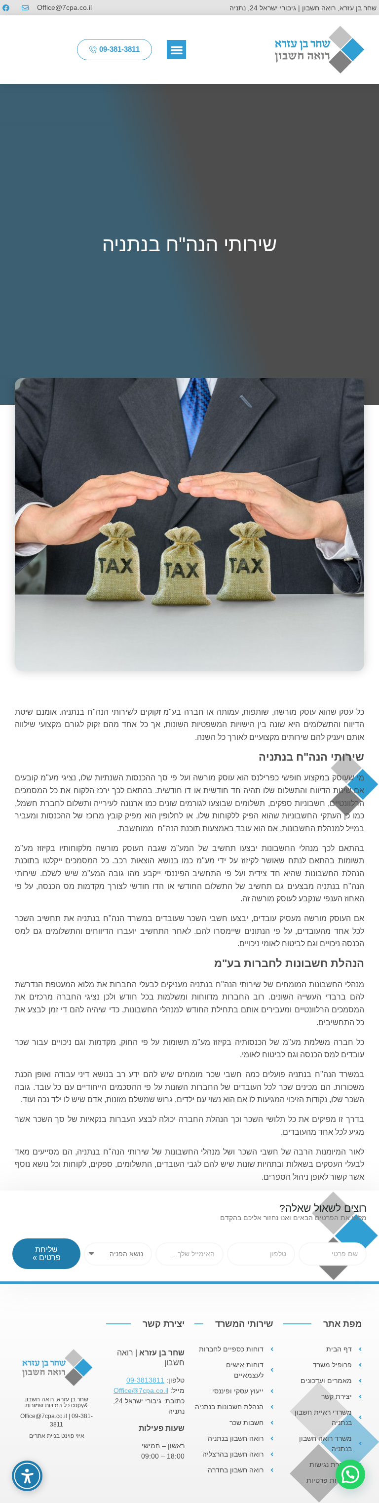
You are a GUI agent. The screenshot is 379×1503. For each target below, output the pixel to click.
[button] (176, 49)
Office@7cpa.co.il (141, 1390)
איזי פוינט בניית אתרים (56, 1435)
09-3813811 (145, 1380)
